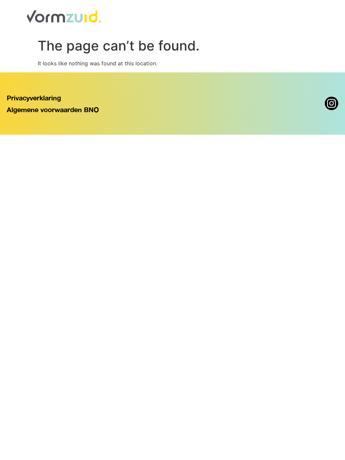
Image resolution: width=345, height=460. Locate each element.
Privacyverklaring (34, 98)
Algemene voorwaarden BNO (53, 109)
